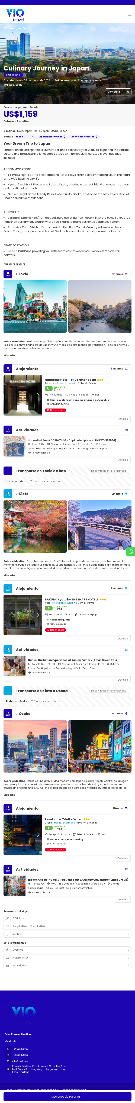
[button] (10, 306)
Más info (9, 355)
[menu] (129, 14)
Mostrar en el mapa (63, 383)
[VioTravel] (23, 1014)
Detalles (123, 460)
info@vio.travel (20, 1061)
